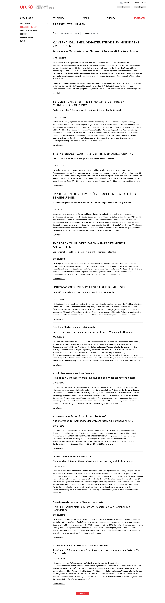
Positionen (58, 18)
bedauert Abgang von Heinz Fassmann (73, 373)
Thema (55, 33)
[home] (37, 6)
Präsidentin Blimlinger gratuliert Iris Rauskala (74, 327)
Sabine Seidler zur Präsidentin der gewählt (94, 153)
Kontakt (82, 593)
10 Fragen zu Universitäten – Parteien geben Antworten (89, 245)
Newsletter (25, 23)
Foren (86, 18)
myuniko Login (140, 7)
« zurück (56, 93)
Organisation (27, 18)
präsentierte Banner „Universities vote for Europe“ (79, 416)
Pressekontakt (26, 37)
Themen (111, 18)
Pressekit (24, 34)
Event (22, 41)
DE (137, 3)
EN (143, 3)
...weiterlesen (59, 145)
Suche (123, 7)
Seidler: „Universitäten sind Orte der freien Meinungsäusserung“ (89, 103)
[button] (47, 23)
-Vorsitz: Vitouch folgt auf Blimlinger (89, 287)
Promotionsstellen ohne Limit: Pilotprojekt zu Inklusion (78, 502)
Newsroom (139, 18)
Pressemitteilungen (28, 27)
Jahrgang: (86, 33)
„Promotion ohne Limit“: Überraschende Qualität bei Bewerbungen (95, 195)
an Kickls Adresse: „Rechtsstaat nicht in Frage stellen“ (81, 545)
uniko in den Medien (28, 30)
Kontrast (126, 3)
